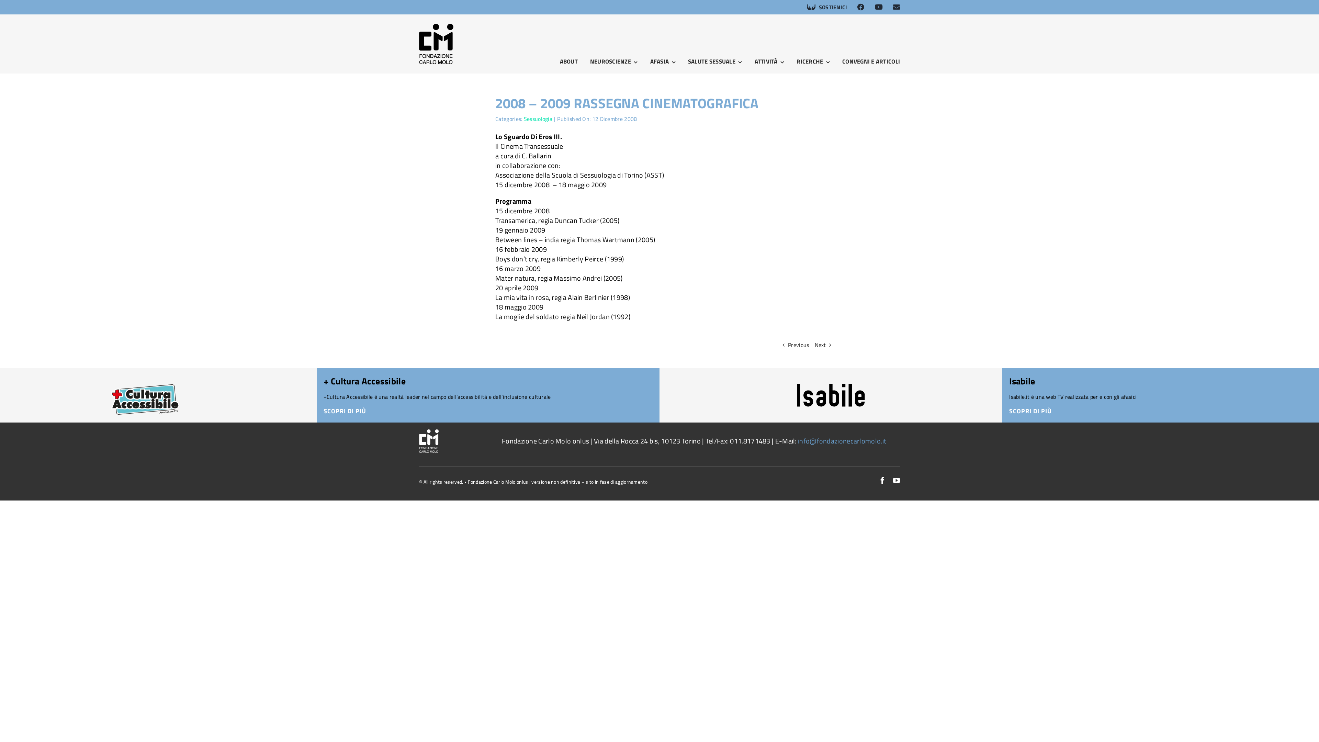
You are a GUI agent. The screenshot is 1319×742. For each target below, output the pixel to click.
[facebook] (882, 480)
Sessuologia (538, 119)
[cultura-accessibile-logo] (145, 377)
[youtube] (896, 480)
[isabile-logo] (831, 387)
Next (820, 345)
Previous (798, 345)
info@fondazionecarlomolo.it (842, 441)
